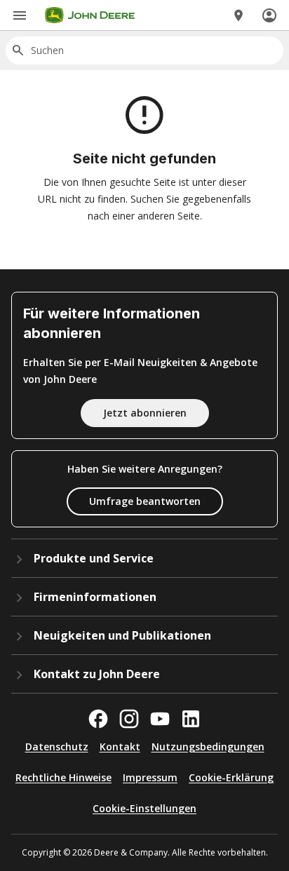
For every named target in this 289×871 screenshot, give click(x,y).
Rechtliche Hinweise (63, 777)
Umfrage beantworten (145, 501)
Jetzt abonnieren (145, 412)
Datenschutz (56, 746)
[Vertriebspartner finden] (238, 15)
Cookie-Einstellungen (144, 808)
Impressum (150, 777)
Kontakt (120, 746)
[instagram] (129, 719)
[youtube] (160, 719)
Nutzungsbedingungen (208, 746)
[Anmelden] (269, 15)
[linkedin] (191, 719)
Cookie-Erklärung (231, 777)
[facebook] (98, 719)
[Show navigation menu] (20, 15)
